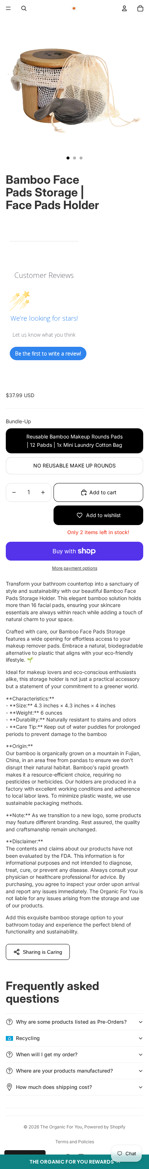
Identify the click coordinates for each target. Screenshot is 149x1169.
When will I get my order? (46, 1054)
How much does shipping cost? (54, 1087)
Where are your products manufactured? (64, 1071)
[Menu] (8, 8)
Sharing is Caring (42, 952)
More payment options (74, 568)
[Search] (24, 8)
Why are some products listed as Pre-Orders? (71, 1022)
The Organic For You (61, 1127)
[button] (74, 1162)
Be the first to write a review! (48, 353)
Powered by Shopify (104, 1127)
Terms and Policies (74, 1141)
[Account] (124, 8)
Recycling (28, 1038)
